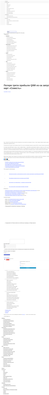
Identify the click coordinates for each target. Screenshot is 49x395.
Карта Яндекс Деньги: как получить (8, 330)
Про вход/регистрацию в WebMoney (11, 38)
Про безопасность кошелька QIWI (12, 286)
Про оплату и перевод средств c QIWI (11, 66)
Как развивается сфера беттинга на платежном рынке (13, 191)
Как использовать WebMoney (7, 323)
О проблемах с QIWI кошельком (8, 354)
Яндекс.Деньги (8, 44)
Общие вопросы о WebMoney (10, 43)
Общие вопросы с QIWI (10, 70)
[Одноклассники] (5, 159)
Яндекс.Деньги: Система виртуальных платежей (12, 291)
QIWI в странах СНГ (10, 280)
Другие (7, 71)
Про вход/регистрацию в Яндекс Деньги (12, 45)
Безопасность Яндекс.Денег (11, 292)
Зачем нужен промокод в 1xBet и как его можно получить (14, 195)
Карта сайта (7, 311)
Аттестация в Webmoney (10, 37)
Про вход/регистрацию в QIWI (10, 65)
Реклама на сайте (8, 310)
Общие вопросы (9, 60)
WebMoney (3, 318)
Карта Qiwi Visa (9, 282)
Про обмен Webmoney (9, 39)
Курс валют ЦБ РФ (9, 24)
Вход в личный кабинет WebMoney (15, 200)
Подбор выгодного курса (7, 384)
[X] (7, 159)
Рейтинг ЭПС (8, 9)
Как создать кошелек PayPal (13, 201)
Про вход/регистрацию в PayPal (11, 55)
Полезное (6, 18)
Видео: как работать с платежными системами (13, 20)
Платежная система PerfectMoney (11, 72)
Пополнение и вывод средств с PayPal (11, 59)
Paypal (7, 7)
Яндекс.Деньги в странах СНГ (10, 50)
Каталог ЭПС (8, 19)
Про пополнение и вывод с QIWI (11, 67)
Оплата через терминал (10, 13)
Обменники (6, 14)
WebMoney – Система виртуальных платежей (12, 270)
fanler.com (23, 314)
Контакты (6, 312)
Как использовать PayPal (10, 56)
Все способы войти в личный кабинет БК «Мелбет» (13, 194)
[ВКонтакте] (4, 159)
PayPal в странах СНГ (9, 54)
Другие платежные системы (10, 8)
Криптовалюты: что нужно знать (8, 359)
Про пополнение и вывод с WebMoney (13, 277)
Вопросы (8, 23)
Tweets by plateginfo (6, 257)
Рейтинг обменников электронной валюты (9, 385)
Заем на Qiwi (9, 281)
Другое (8, 293)
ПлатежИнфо (6, 91)
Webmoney (4, 373)
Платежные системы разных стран (11, 76)
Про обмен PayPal (9, 308)
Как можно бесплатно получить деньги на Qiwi (17, 199)
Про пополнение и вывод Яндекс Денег (12, 49)
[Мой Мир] (6, 159)
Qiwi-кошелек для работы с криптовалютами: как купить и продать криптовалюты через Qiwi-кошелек (21, 190)
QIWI (7, 3)
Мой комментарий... (7, 243)
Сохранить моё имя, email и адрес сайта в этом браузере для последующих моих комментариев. (19, 249)
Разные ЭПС (8, 77)
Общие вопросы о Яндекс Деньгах (11, 48)
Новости (6, 1)
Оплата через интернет (10, 12)
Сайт (4, 247)
